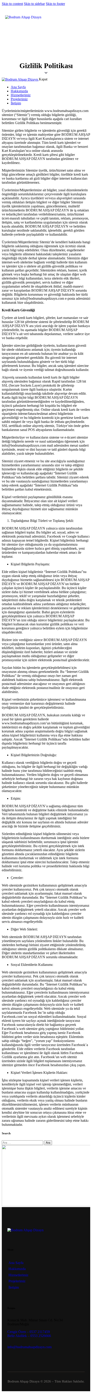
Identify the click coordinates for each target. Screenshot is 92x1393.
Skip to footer (55, 4)
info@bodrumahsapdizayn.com (29, 1347)
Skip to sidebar (34, 4)
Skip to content (12, 4)
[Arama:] (23, 1142)
